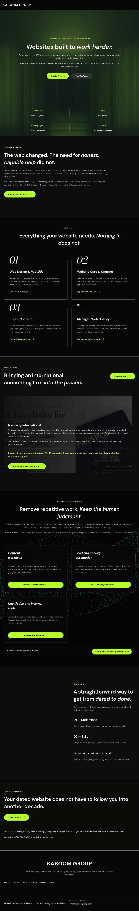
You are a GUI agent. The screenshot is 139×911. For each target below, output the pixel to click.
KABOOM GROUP (17, 5)
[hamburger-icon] (133, 5)
